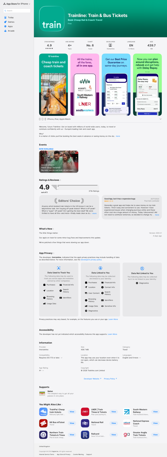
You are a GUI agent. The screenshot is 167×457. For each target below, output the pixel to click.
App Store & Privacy (63, 454)
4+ (40, 370)
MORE (94, 213)
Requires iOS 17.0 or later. (49, 358)
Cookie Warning (78, 454)
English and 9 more (130, 358)
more (118, 136)
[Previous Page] (36, 85)
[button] (16, 17)
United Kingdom (44, 446)
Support (89, 454)
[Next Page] (164, 85)
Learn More (113, 319)
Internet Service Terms (46, 454)
